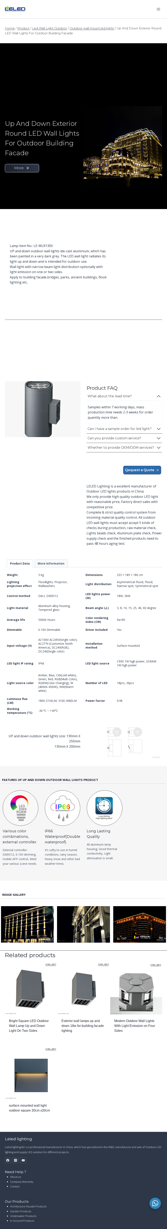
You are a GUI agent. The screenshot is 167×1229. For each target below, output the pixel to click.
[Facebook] (8, 1160)
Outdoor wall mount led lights (92, 28)
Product (23, 28)
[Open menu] (158, 9)
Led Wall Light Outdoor (49, 28)
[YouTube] (23, 1160)
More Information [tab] (51, 563)
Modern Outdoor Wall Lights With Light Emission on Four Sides (134, 1025)
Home (10, 28)
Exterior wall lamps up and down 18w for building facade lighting (83, 1025)
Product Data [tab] (20, 563)
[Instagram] (16, 1160)
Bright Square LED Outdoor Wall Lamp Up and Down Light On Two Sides (29, 1025)
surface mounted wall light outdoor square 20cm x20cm (29, 1108)
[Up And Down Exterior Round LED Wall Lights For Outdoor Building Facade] (42, 409)
